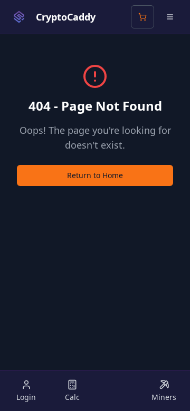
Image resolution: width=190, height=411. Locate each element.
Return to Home (95, 175)
